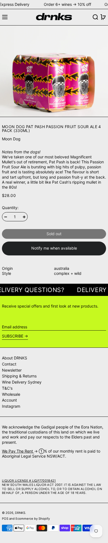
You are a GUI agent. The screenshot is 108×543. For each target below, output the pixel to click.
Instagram (11, 406)
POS (5, 519)
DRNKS (20, 513)
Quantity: (10, 207)
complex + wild (67, 273)
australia (61, 268)
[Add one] (24, 217)
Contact (9, 364)
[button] (95, 17)
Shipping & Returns (19, 376)
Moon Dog (11, 138)
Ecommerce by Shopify (33, 519)
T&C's (7, 388)
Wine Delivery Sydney (22, 382)
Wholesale (11, 394)
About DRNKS (14, 358)
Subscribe (12, 336)
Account (9, 400)
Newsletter (12, 370)
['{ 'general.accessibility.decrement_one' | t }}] (5, 217)
